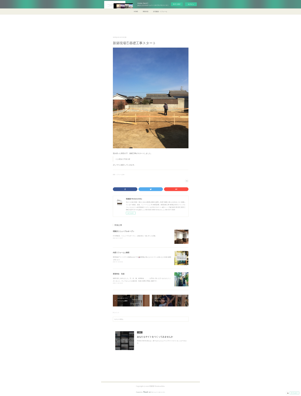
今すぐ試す (177, 4)
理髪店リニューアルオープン (123, 231)
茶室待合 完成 (118, 273)
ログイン (191, 4)
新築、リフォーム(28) (118, 174)
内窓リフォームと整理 (121, 252)
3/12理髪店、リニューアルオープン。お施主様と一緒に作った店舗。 (135, 236)
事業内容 (145, 11)
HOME (136, 11)
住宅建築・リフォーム (160, 11)
